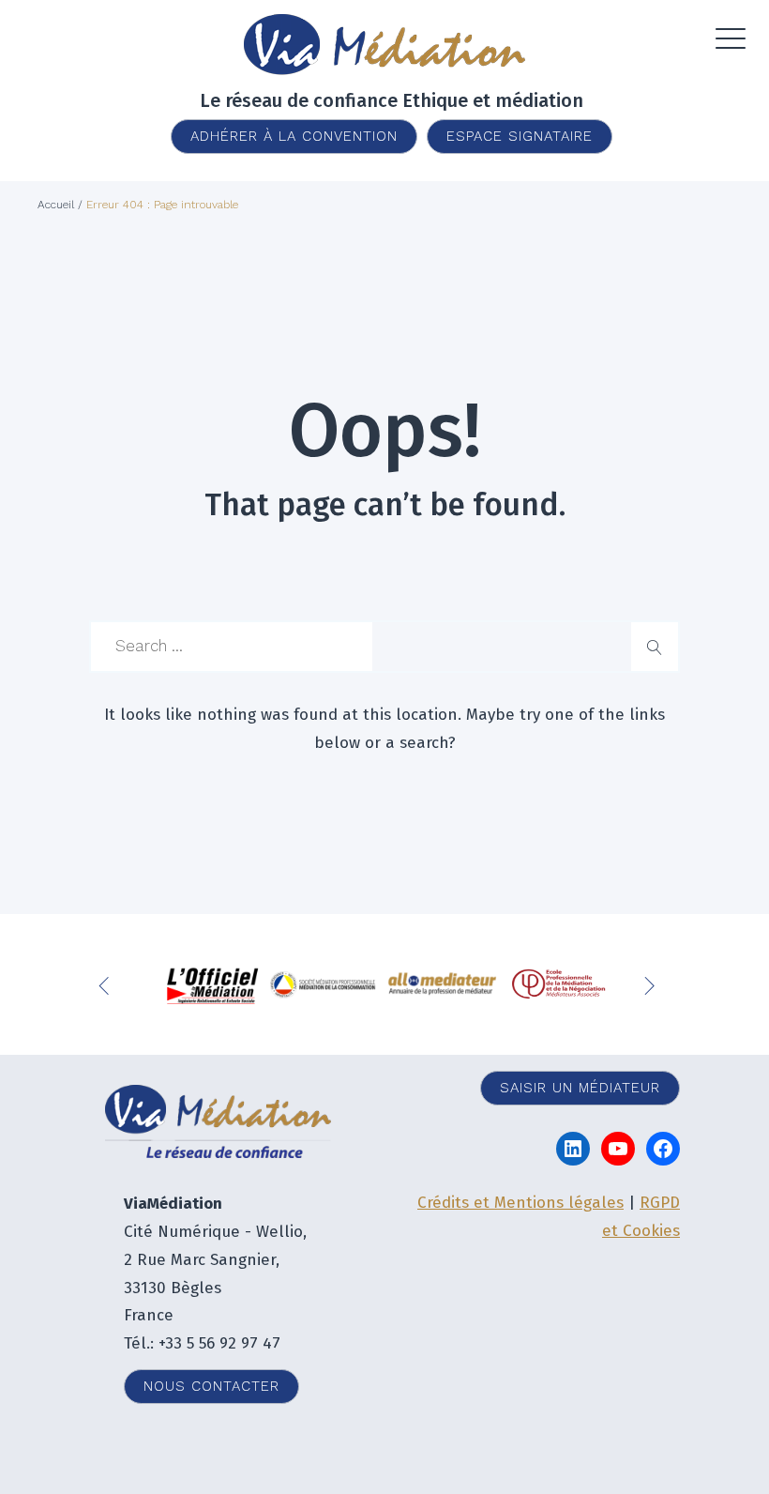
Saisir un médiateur (580, 1087)
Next (652, 984)
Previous (108, 984)
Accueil (56, 204)
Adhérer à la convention (294, 136)
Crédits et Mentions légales (520, 1202)
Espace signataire (519, 136)
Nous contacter (211, 1386)
